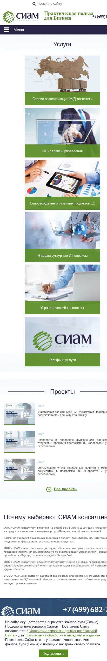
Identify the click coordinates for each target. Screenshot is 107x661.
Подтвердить (53, 653)
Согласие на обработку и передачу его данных (64, 635)
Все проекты (65, 489)
